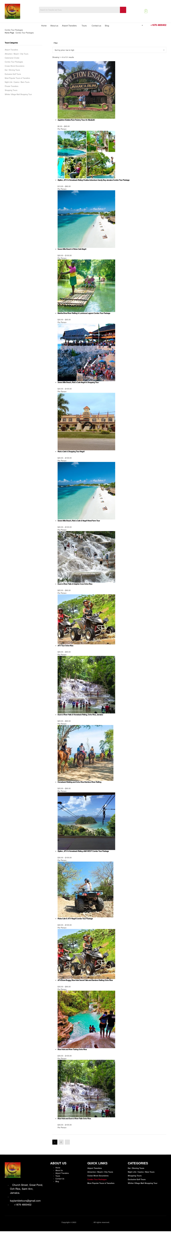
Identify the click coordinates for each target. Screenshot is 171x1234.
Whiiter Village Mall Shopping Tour (18, 94)
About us (54, 25)
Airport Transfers (69, 25)
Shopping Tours (11, 90)
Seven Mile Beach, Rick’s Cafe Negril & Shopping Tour (78, 382)
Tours (84, 25)
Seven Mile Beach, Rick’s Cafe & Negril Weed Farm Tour (79, 520)
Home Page (9, 32)
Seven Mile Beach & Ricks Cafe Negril (72, 249)
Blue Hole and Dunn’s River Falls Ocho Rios (74, 1118)
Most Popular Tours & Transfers (17, 78)
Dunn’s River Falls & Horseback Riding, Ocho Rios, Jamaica (80, 714)
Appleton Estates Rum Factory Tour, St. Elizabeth (76, 119)
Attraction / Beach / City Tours (16, 54)
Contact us (96, 25)
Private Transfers (11, 86)
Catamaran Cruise (12, 58)
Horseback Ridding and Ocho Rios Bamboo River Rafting (79, 782)
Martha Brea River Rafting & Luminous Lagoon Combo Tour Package (84, 313)
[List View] (55, 45)
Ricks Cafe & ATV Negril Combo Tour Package (75, 918)
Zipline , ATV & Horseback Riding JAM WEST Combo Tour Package (83, 851)
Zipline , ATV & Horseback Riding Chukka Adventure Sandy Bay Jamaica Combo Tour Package (93, 180)
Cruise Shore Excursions (14, 66)
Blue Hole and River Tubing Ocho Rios (72, 1049)
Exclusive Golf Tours (13, 74)
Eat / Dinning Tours (12, 70)
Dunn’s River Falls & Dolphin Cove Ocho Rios (75, 583)
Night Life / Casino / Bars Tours (17, 82)
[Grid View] (53, 45)
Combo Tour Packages (14, 62)
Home (44, 25)
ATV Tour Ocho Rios (65, 645)
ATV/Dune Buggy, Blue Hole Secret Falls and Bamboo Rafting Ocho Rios (85, 980)
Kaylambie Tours (85, 1222)
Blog (107, 25)
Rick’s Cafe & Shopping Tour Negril (71, 451)
